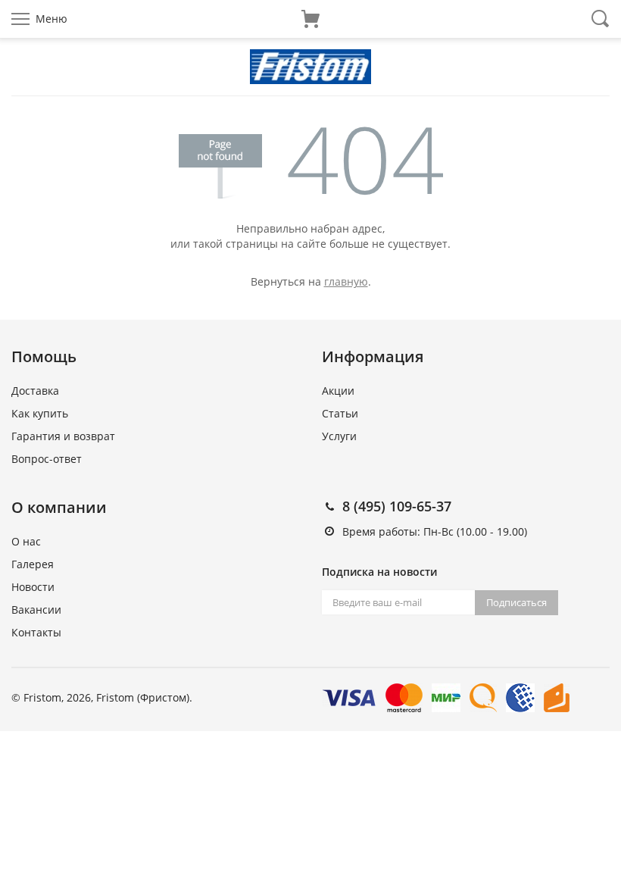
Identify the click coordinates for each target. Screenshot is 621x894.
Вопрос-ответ (46, 459)
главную (346, 281)
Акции (338, 390)
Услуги (339, 436)
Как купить (39, 413)
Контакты (36, 632)
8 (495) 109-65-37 (396, 506)
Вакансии (36, 609)
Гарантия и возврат (63, 436)
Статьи (340, 413)
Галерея (32, 564)
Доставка (35, 390)
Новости (33, 587)
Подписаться (516, 602)
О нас (26, 541)
